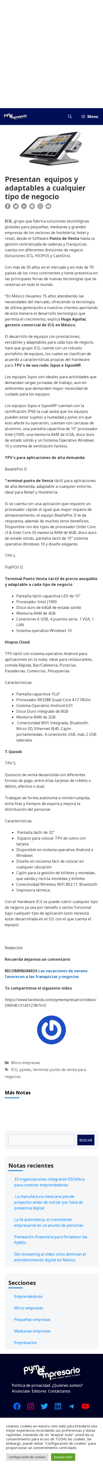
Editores (39, 1391)
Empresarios (25, 1342)
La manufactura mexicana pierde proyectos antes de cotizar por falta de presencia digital (48, 1202)
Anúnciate (21, 1391)
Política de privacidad (31, 1385)
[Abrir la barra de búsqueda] (70, 116)
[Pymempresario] (15, 116)
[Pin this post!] (32, 207)
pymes (25, 1069)
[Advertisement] (51, 54)
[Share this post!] (8, 207)
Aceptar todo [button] (63, 1457)
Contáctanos (59, 1391)
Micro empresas (25, 1062)
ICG (14, 1069)
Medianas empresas (32, 1331)
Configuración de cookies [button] (27, 1457)
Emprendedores (28, 1296)
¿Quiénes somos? (67, 1385)
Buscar (85, 1140)
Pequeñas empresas (32, 1319)
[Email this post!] (48, 207)
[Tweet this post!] (16, 207)
